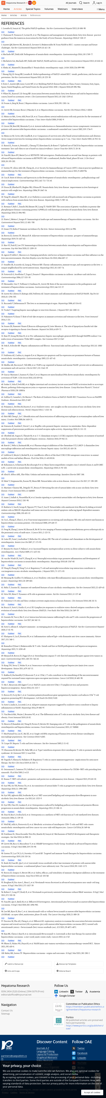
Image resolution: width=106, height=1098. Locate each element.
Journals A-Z (43, 1048)
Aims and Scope (13, 971)
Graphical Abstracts (47, 1057)
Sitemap (5, 1013)
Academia (95, 991)
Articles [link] (13, 15)
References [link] (35, 15)
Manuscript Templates (67, 964)
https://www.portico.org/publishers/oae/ (85, 1027)
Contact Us (7, 1010)
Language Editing (46, 1051)
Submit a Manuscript (15, 964)
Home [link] (4, 15)
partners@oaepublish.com (14, 1057)
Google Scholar (67, 995)
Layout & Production (47, 1054)
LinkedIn (63, 991)
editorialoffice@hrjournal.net (16, 994)
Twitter (79, 991)
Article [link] (24, 15)
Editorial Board (65, 971)
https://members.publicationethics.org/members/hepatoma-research (85, 1008)
